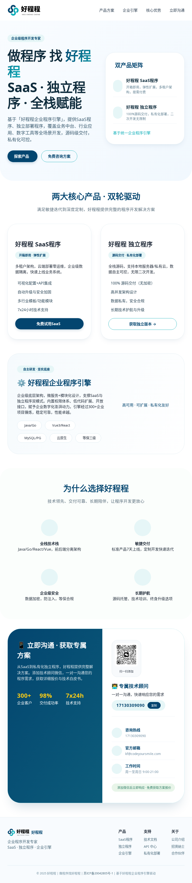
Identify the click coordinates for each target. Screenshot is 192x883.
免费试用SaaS (48, 323)
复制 (154, 705)
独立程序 (125, 846)
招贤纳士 (178, 846)
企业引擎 (130, 10)
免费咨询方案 (59, 156)
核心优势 (153, 10)
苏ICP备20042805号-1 (98, 873)
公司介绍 (178, 839)
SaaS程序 (125, 839)
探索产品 (21, 156)
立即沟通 (177, 10)
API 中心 (150, 846)
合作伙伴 (178, 853)
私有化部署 (152, 853)
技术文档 (150, 839)
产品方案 (106, 10)
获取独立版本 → (142, 324)
